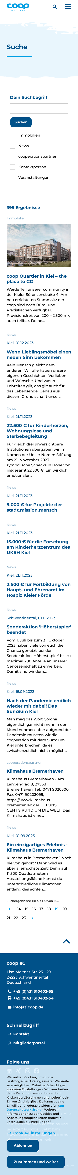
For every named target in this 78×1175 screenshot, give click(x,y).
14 (19, 909)
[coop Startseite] (18, 7)
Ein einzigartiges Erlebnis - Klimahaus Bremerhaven (37, 847)
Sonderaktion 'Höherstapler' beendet (39, 629)
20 (64, 909)
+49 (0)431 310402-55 (33, 991)
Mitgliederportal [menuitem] (29, 1043)
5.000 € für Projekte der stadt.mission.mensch (34, 507)
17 (41, 909)
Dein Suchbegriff (29, 97)
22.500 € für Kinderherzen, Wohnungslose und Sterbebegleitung (37, 431)
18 (49, 909)
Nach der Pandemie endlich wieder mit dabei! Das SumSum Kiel (39, 706)
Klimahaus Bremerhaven (35, 771)
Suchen (21, 122)
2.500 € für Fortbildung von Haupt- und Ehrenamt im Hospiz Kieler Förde (39, 590)
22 (16, 918)
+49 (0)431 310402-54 (33, 998)
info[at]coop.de (28, 1007)
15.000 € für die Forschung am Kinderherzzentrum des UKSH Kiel (38, 547)
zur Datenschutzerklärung (35, 1108)
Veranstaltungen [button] (34, 177)
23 (24, 918)
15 (26, 909)
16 (34, 909)
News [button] (23, 146)
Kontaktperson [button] (32, 167)
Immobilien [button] (29, 135)
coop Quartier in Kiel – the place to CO (37, 278)
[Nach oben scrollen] (66, 941)
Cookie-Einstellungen (34, 1133)
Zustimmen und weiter (36, 1162)
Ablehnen (23, 1145)
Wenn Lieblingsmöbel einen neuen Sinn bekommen (39, 354)
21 (8, 918)
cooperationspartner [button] (37, 156)
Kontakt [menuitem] (21, 1034)
